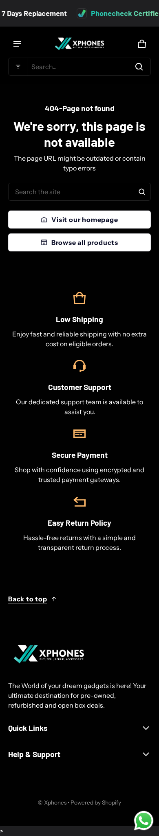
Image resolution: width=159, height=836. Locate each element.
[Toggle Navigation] (17, 44)
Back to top (27, 599)
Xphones (55, 802)
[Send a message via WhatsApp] (143, 820)
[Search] (142, 192)
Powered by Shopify (96, 802)
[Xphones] (79, 44)
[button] (79, 67)
